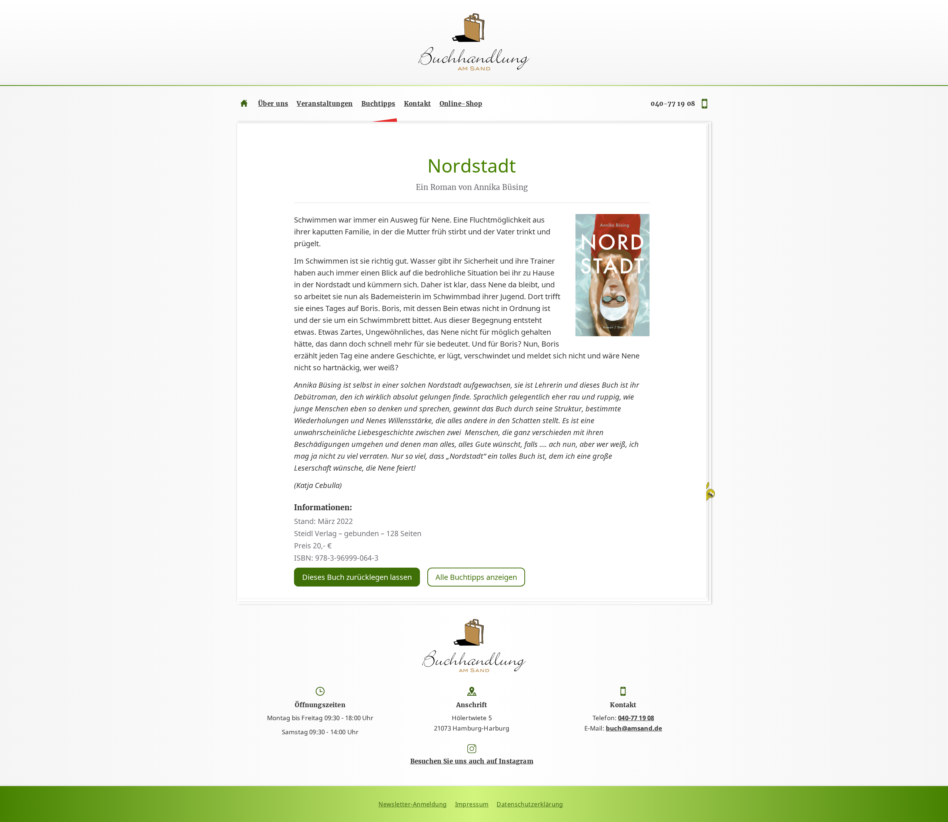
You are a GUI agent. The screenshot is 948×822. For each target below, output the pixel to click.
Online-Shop (461, 104)
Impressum (472, 804)
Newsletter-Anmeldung (412, 804)
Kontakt (417, 104)
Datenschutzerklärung (530, 804)
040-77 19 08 (673, 104)
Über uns (273, 104)
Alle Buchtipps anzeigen (476, 577)
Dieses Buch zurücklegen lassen (357, 577)
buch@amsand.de (634, 728)
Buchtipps (378, 104)
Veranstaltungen (325, 104)
